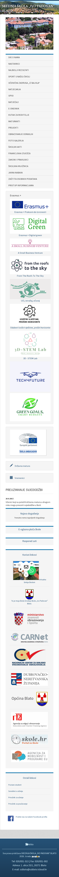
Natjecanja (14, 89)
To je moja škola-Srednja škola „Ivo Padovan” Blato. (29, 602)
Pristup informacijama (21, 185)
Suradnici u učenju (15, 791)
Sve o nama (14, 57)
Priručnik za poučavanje (17, 804)
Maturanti (14, 121)
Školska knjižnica (18, 166)
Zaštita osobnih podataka (22, 179)
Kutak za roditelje (18, 114)
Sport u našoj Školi (19, 76)
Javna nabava (15, 172)
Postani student (14, 785)
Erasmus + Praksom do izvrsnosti (30, 212)
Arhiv (31, 844)
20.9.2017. (10, 498)
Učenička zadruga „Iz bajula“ (24, 82)
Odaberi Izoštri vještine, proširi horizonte (30, 327)
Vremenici (19, 478)
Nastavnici (14, 63)
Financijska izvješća (19, 153)
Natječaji (13, 102)
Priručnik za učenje (15, 797)
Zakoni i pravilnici (18, 159)
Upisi (11, 95)
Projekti (13, 127)
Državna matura (22, 465)
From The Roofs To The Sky (30, 275)
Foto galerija (16, 140)
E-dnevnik (13, 108)
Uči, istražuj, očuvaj (30, 300)
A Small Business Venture (30, 252)
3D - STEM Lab (30, 358)
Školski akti (15, 147)
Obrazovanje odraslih (20, 134)
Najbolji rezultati (18, 70)
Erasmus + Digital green (30, 235)
